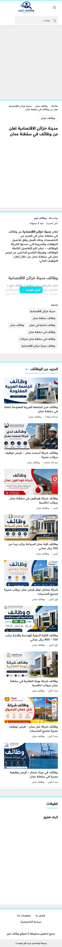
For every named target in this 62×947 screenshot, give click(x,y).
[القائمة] (54, 7)
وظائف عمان (41, 106)
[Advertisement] (31, 60)
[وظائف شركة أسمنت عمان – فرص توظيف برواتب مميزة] (31, 444)
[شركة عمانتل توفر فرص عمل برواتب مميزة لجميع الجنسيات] (31, 581)
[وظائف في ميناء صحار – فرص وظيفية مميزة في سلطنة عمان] (31, 763)
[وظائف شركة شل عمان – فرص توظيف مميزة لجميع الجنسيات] (31, 718)
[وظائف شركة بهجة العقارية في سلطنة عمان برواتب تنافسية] (31, 672)
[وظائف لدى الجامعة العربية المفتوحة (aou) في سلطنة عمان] (31, 398)
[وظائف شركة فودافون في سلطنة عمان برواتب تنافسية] (31, 489)
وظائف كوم (40, 218)
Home (54, 106)
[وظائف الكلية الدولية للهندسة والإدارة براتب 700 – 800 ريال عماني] (31, 626)
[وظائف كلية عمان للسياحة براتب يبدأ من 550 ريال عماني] (31, 535)
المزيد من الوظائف (44, 369)
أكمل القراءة (33, 290)
